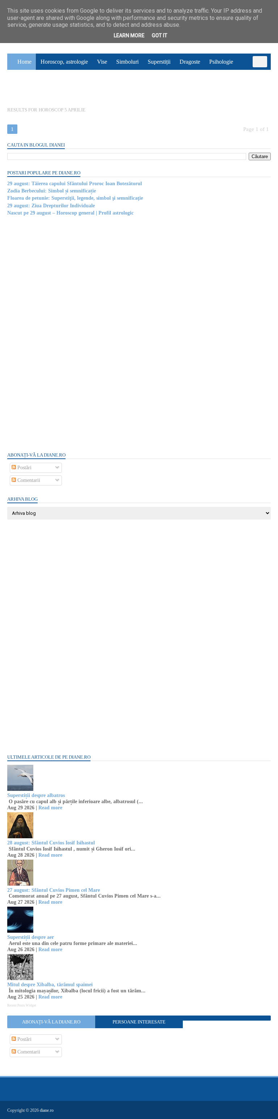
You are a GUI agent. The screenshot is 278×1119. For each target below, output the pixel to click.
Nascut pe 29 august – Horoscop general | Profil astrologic (70, 213)
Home (24, 62)
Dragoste (190, 62)
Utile (45, 89)
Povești (250, 73)
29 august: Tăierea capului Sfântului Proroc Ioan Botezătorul (74, 183)
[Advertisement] (61, 333)
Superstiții (159, 62)
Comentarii (28, 480)
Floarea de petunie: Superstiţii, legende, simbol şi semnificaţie (75, 198)
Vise (102, 62)
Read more (50, 807)
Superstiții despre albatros (36, 795)
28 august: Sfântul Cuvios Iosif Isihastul (51, 842)
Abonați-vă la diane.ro (51, 1022)
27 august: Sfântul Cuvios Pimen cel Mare (53, 890)
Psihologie (221, 62)
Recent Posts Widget (21, 1005)
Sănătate (21, 89)
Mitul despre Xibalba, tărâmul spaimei (50, 984)
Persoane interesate (139, 1022)
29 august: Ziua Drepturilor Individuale (51, 205)
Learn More (129, 35)
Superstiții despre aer (30, 937)
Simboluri (127, 62)
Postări (23, 467)
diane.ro (47, 1110)
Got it (159, 35)
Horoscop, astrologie (64, 62)
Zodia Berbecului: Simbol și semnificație (51, 191)
